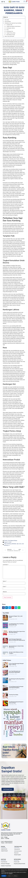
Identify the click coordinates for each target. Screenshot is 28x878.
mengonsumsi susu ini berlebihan (13, 536)
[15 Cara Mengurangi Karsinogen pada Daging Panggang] (5, 688)
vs (9, 545)
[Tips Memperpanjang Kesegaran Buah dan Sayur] (5, 703)
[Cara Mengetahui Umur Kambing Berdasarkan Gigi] (5, 625)
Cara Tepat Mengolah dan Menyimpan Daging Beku (14, 672)
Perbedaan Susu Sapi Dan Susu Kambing (13, 23)
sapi (18, 543)
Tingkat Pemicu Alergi (10, 32)
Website (5, 591)
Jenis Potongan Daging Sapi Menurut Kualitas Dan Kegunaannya (17, 639)
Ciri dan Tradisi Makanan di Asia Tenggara (16, 653)
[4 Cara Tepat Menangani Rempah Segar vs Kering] (5, 665)
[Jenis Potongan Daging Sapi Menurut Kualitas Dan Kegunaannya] (5, 640)
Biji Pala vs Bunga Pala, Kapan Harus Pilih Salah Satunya (17, 632)
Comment (5, 564)
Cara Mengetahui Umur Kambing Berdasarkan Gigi (16, 624)
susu (20, 543)
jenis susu (15, 95)
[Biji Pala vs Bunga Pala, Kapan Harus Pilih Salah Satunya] (5, 633)
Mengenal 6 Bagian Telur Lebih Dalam (16, 617)
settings (10, 873)
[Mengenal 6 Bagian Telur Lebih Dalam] (5, 618)
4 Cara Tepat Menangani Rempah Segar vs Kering (16, 664)
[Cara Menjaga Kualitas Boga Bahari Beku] (5, 680)
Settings (15, 875)
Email (4, 586)
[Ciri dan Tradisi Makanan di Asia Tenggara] (5, 654)
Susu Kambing (8, 21)
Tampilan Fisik (9, 24)
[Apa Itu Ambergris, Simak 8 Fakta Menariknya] (5, 647)
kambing (9, 543)
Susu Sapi (7, 19)
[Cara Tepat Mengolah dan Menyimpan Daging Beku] (5, 673)
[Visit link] (14, 2)
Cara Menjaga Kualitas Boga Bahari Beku (16, 679)
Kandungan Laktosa (10, 28)
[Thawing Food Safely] (5, 695)
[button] (2, 2)
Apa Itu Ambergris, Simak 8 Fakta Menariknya (16, 646)
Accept (4, 875)
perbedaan (13, 543)
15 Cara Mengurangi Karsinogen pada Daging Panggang (16, 687)
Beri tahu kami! (7, 755)
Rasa (7, 29)
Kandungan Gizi (9, 31)
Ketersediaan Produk (10, 34)
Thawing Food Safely (13, 694)
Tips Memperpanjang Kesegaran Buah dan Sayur (16, 702)
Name (5, 581)
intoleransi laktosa (16, 327)
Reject (9, 875)
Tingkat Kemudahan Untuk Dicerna (13, 26)
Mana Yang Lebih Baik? (9, 36)
